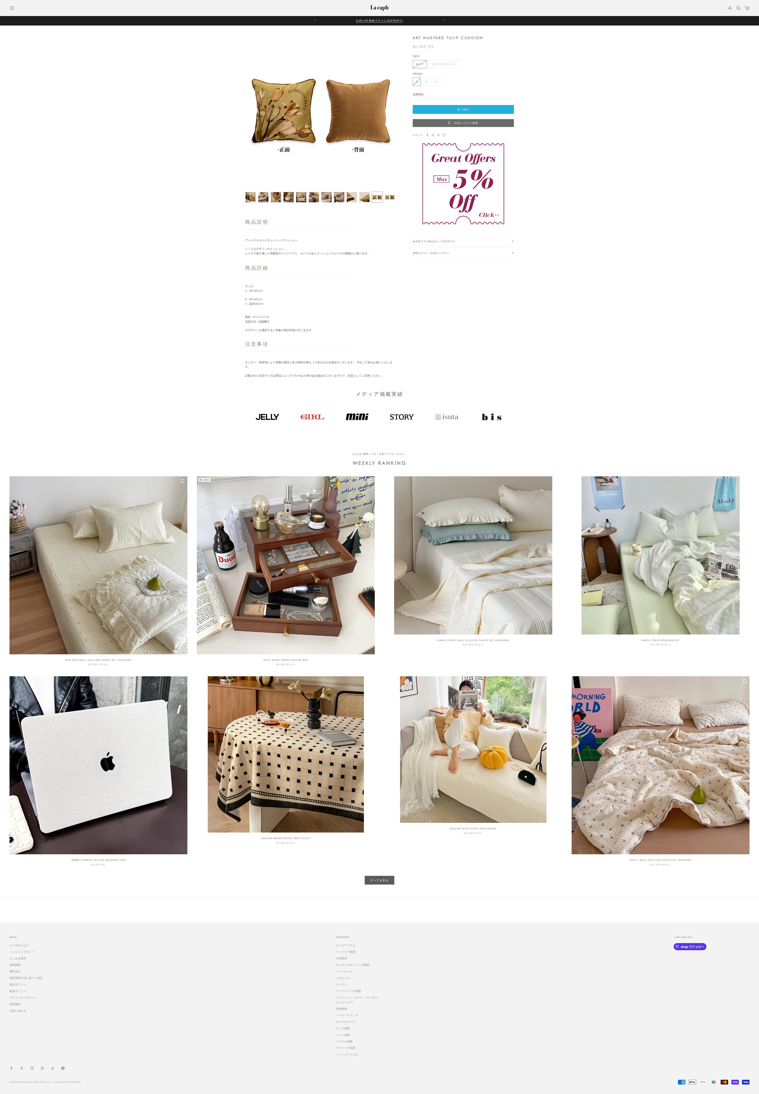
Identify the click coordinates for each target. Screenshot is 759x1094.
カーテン (341, 984)
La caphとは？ (19, 945)
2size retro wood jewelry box (285, 660)
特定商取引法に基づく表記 (26, 978)
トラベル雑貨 (344, 1041)
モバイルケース (345, 1022)
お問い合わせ (17, 1011)
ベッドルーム (344, 971)
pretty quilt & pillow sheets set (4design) (660, 860)
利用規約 (15, 1004)
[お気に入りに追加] (182, 481)
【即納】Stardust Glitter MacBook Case (98, 860)
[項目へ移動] (250, 197)
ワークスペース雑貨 (348, 991)
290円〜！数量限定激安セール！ (379, 21)
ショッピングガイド (21, 952)
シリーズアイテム (347, 1054)
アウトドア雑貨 (345, 1048)
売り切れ (463, 109)
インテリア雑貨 (345, 952)
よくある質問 (17, 958)
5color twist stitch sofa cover (473, 828)
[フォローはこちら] (11, 1068)
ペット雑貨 (343, 1035)
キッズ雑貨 (343, 1028)
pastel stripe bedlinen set (661, 640)
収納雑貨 (341, 1009)
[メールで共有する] (444, 135)
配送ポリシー (17, 991)
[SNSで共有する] (427, 135)
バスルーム (343, 978)
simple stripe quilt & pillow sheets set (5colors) (473, 640)
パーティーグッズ (347, 1015)
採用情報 (15, 965)
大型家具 (341, 958)
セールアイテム (345, 945)
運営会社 (15, 971)
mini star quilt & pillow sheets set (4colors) (98, 660)
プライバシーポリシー (23, 997)
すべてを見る (379, 880)
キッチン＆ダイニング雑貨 (352, 965)
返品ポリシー (17, 984)
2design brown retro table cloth (286, 838)
